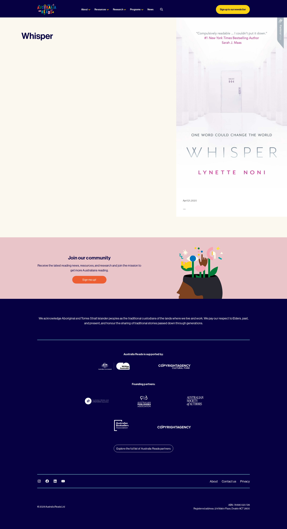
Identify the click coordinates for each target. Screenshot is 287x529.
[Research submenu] (125, 9)
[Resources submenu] (108, 9)
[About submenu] (89, 9)
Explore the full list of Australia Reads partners (143, 448)
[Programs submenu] (142, 9)
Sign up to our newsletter (233, 9)
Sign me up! (89, 279)
